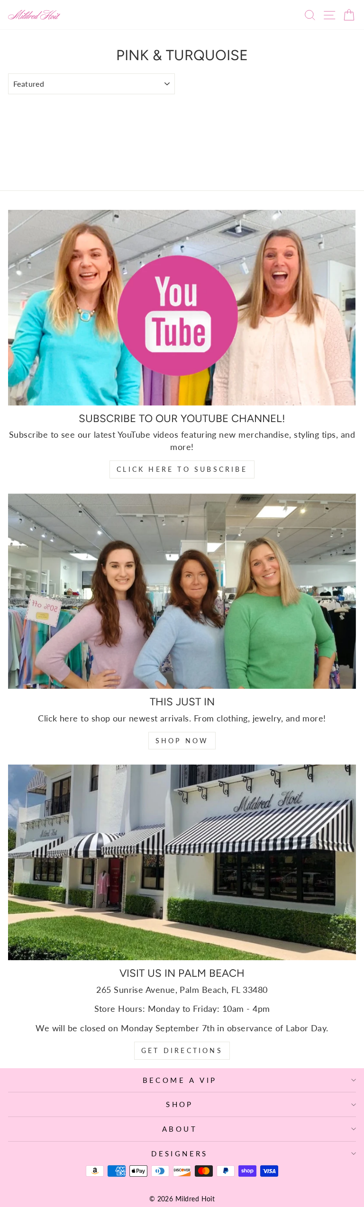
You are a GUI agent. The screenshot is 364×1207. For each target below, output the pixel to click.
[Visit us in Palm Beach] (182, 862)
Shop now (182, 741)
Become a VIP (180, 1080)
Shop (179, 1104)
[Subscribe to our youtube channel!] (182, 307)
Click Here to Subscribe (182, 469)
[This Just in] (182, 591)
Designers (179, 1153)
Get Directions (182, 1050)
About (179, 1129)
